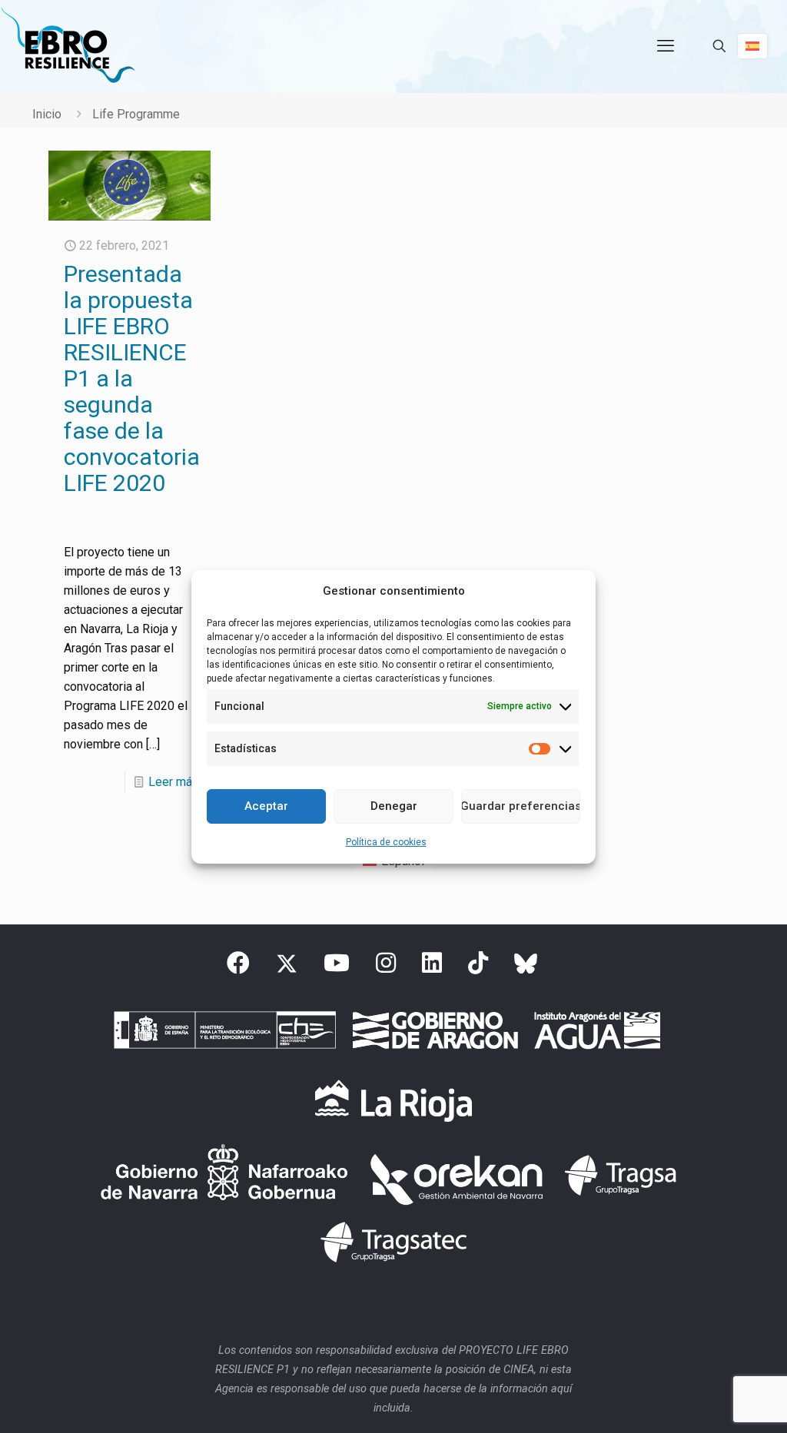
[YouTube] (337, 967)
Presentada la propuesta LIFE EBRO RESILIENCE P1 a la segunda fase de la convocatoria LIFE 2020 (132, 378)
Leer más (173, 782)
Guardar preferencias (520, 806)
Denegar (393, 806)
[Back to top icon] (713, 1401)
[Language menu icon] (752, 46)
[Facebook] (238, 967)
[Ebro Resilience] (67, 46)
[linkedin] (432, 967)
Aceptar (266, 806)
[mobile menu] (666, 46)
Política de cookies (386, 842)
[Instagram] (386, 967)
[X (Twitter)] (286, 967)
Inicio (46, 114)
